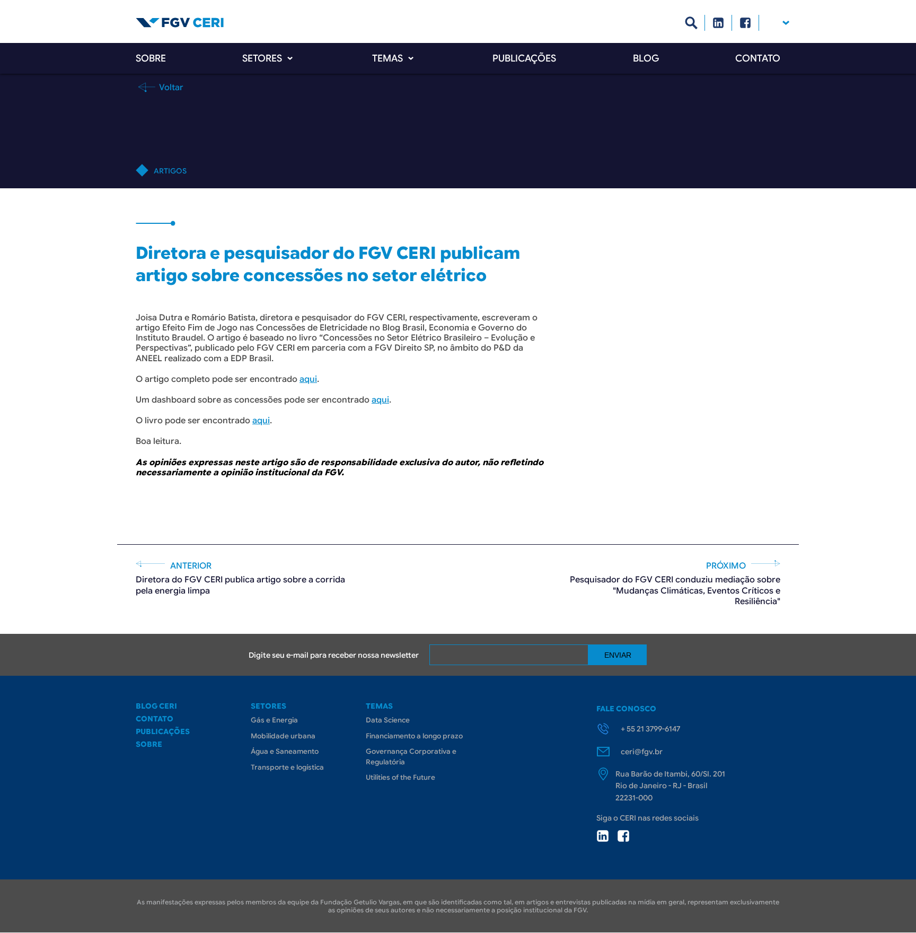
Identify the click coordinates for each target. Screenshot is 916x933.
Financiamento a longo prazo (414, 735)
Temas (387, 58)
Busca (691, 23)
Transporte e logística (287, 767)
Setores (262, 58)
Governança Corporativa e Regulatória (411, 756)
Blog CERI (156, 706)
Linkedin (718, 23)
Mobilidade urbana (283, 735)
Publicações (524, 58)
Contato (757, 58)
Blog (646, 58)
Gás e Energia (274, 720)
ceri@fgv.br (642, 751)
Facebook (745, 23)
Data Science (388, 720)
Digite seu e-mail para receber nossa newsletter (334, 655)
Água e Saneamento (285, 751)
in (602, 836)
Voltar (170, 87)
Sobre (151, 58)
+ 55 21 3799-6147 (650, 729)
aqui (308, 379)
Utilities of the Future (400, 777)
